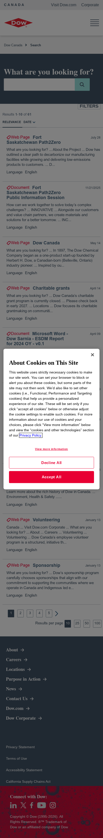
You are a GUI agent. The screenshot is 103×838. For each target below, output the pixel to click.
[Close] (92, 354)
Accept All (52, 477)
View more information (51, 449)
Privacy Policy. (31, 435)
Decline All (51, 463)
